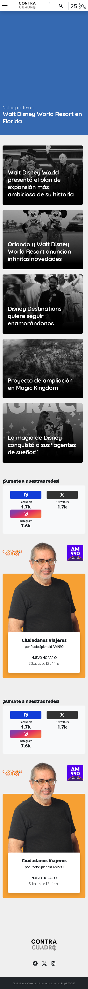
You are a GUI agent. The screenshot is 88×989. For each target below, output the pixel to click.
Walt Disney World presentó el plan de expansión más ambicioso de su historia (41, 183)
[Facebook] (25, 495)
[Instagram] (25, 514)
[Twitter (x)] (44, 963)
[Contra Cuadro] (27, 5)
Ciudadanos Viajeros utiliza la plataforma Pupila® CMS (44, 983)
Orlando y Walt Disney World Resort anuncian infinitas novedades (39, 251)
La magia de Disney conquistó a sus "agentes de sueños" (42, 445)
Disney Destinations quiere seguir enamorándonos (34, 316)
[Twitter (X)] (62, 495)
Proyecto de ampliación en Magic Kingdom (40, 384)
